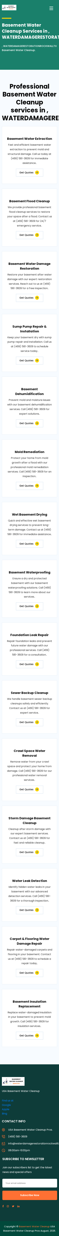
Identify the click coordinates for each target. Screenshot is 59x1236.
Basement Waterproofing (29, 572)
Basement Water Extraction (29, 138)
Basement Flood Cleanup (29, 201)
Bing (4, 1113)
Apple (5, 1109)
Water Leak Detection (29, 881)
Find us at (8, 1100)
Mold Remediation (29, 452)
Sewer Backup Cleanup (29, 693)
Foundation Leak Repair (29, 635)
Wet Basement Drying (29, 514)
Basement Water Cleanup (34, 1226)
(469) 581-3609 (17, 1136)
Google (6, 1105)
